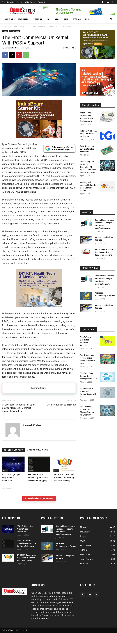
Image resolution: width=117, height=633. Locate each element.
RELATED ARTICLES (13, 450)
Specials (77, 19)
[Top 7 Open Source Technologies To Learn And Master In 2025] (107, 359)
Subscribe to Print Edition (12, 2)
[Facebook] (102, 2)
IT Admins (37, 19)
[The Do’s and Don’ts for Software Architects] (107, 341)
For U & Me (8, 19)
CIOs (48, 19)
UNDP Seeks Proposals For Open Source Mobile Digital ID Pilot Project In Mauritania (18, 407)
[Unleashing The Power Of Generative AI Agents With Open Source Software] (107, 165)
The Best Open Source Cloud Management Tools (88, 376)
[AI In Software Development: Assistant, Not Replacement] (107, 116)
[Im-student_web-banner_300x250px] (97, 94)
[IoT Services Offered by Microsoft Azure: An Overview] (107, 410)
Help (87, 19)
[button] (111, 19)
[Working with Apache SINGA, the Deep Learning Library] (107, 186)
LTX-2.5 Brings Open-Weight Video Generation (11, 477)
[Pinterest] (19, 55)
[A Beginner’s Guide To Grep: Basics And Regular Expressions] (86, 251)
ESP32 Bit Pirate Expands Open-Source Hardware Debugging (38, 477)
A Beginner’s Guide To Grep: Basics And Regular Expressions (104, 252)
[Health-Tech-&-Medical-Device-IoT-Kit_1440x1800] (39, 309)
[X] (112, 2)
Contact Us (42, 2)
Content (13, 26)
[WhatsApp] (26, 55)
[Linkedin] (107, 2)
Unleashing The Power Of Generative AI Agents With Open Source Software (88, 167)
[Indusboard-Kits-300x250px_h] (97, 57)
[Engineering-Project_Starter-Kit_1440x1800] (39, 137)
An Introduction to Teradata (61, 404)
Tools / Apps (14, 31)
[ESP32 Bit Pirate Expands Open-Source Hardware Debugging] (39, 464)
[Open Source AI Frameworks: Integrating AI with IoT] (107, 392)
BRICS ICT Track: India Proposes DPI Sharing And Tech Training (63, 477)
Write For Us (30, 2)
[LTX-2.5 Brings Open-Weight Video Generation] (13, 464)
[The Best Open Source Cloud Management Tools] (107, 377)
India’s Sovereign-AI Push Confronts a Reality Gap (88, 133)
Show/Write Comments (39, 498)
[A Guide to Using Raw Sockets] (86, 240)
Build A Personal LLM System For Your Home (87, 149)
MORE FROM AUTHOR (37, 450)
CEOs (57, 19)
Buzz (66, 19)
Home (4, 26)
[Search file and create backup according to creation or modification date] (86, 223)
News (22, 26)
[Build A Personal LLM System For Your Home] (107, 150)
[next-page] (9, 487)
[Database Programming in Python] (86, 296)
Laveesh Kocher (11, 48)
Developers (23, 19)
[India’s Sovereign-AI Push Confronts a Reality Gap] (107, 135)
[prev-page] (4, 487)
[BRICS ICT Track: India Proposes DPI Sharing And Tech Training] (64, 464)
